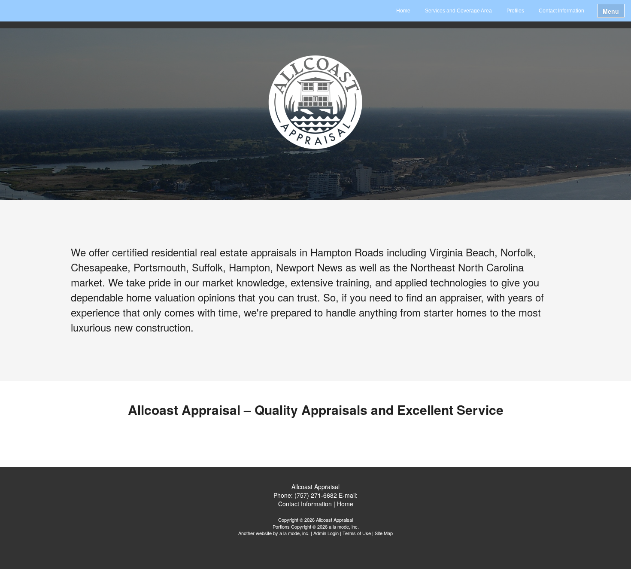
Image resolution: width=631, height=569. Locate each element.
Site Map (384, 532)
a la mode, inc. (294, 532)
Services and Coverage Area (458, 11)
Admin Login (326, 532)
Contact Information (561, 11)
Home (403, 11)
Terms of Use (357, 532)
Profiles (515, 11)
